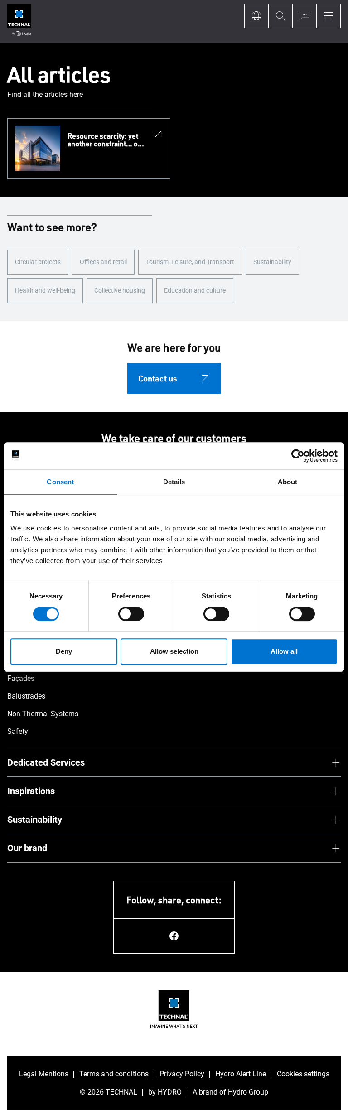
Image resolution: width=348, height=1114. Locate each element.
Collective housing (119, 290)
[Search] (280, 16)
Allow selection (174, 651)
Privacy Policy (182, 1074)
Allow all (284, 651)
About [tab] (288, 482)
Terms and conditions (114, 1074)
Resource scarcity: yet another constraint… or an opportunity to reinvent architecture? (104, 140)
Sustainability (272, 261)
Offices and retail (103, 261)
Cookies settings (303, 1074)
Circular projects (38, 261)
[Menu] (328, 16)
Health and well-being (45, 290)
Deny (64, 651)
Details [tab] (174, 482)
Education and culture (195, 290)
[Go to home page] (19, 21)
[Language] (256, 16)
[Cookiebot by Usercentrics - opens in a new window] (298, 456)
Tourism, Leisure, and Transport (190, 261)
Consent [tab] (60, 482)
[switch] (131, 614)
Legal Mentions (43, 1074)
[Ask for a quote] (304, 16)
